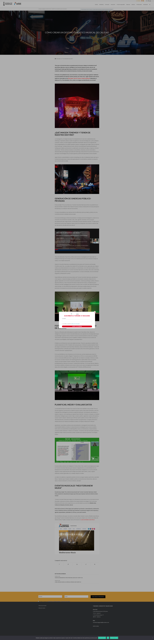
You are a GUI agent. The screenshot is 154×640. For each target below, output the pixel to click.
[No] (152, 637)
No (108, 637)
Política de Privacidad (75, 323)
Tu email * (64, 318)
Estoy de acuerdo (102, 637)
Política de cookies (114, 637)
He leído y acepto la (71, 323)
